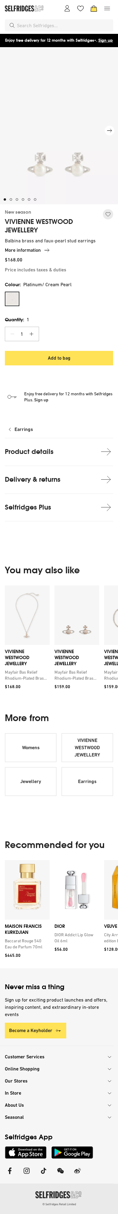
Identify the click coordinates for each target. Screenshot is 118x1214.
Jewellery (30, 781)
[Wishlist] (80, 8)
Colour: (38, 284)
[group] (59, 639)
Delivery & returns (33, 479)
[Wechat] (60, 1174)
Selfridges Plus (28, 507)
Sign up (105, 40)
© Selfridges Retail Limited (59, 1204)
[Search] (12, 25)
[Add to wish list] (108, 214)
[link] (26, 675)
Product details (29, 451)
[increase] (31, 334)
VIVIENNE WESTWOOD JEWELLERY (39, 226)
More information (23, 250)
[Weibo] (77, 1174)
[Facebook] (10, 1174)
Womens (31, 747)
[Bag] (94, 8)
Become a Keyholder (30, 1030)
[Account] (67, 8)
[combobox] (64, 25)
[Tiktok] (43, 1174)
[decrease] (12, 334)
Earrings (24, 429)
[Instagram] (26, 1174)
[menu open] (107, 8)
